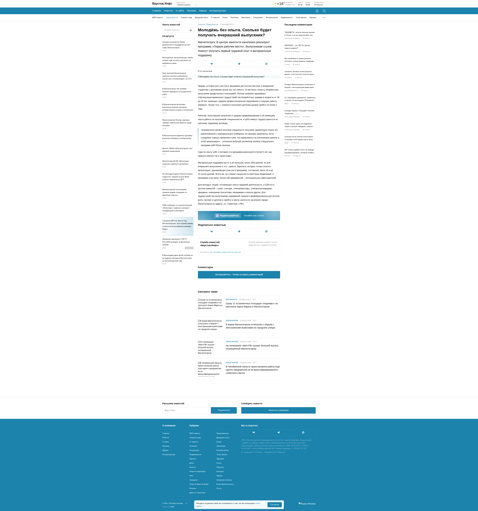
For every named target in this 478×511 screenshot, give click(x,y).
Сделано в (168, 507)
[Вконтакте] (253, 432)
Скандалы (193, 480)
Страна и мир (186, 17)
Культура (220, 471)
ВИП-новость (157, 17)
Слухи (218, 463)
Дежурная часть (201, 17)
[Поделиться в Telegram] (239, 64)
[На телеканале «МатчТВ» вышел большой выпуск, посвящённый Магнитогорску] (210, 348)
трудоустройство (228, 252)
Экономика (245, 17)
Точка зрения (301, 17)
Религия (192, 488)
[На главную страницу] (162, 3)
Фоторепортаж (272, 17)
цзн (211, 252)
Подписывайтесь (229, 215)
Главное (156, 10)
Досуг (191, 463)
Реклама (191, 10)
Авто (191, 476)
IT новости (215, 17)
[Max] (303, 432)
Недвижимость (287, 17)
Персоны (220, 467)
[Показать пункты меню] (324, 18)
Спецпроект (258, 17)
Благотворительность (225, 484)
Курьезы (313, 17)
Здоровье (220, 459)
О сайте (180, 10)
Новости (168, 10)
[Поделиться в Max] (266, 64)
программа (217, 252)
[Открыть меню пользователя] (317, 10)
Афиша (203, 10)
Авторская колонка (224, 480)
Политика (234, 17)
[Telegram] (278, 432)
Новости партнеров (197, 471)
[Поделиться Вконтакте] (211, 64)
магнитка (237, 252)
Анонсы (192, 467)
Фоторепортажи (217, 10)
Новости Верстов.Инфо (199, 484)
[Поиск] (324, 10)
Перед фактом (172, 17)
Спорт (225, 17)
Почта (218, 488)
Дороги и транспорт (197, 493)
